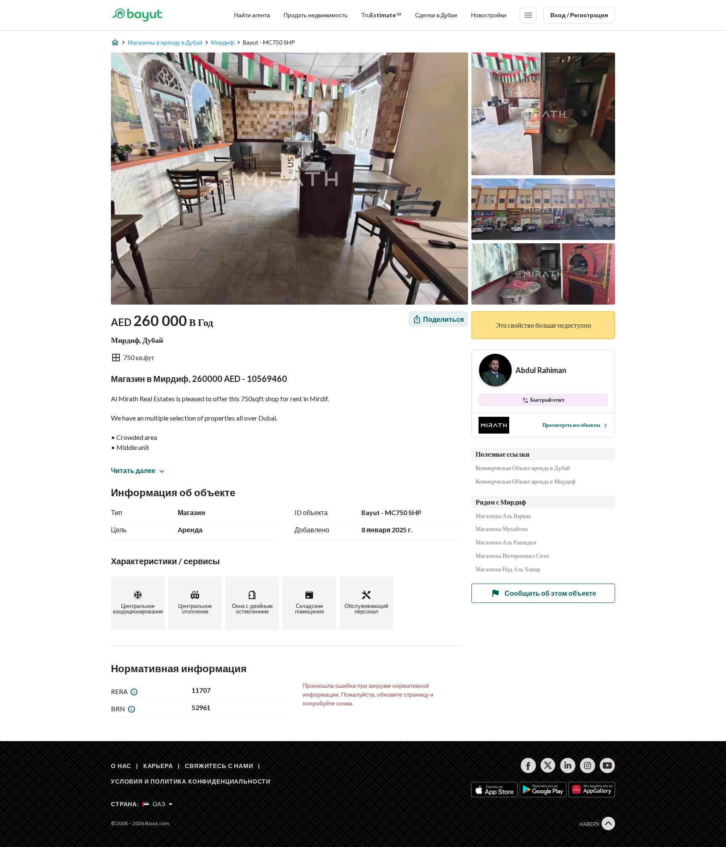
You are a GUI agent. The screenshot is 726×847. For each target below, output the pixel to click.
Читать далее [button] (133, 470)
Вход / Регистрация (579, 14)
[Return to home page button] (137, 15)
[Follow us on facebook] (528, 765)
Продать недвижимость (315, 14)
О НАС (121, 765)
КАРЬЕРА (158, 765)
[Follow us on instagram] (587, 765)
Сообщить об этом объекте (550, 593)
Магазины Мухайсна (502, 529)
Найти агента (252, 14)
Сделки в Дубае (436, 14)
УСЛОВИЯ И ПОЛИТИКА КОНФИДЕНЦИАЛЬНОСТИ (191, 781)
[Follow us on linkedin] (568, 765)
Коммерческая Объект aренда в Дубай (523, 468)
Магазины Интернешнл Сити (512, 555)
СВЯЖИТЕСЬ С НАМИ (219, 765)
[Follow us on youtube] (607, 765)
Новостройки (488, 14)
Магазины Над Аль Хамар (508, 569)
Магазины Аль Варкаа (503, 516)
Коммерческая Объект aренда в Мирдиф (526, 481)
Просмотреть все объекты (571, 425)
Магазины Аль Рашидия (506, 542)
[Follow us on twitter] (548, 765)
